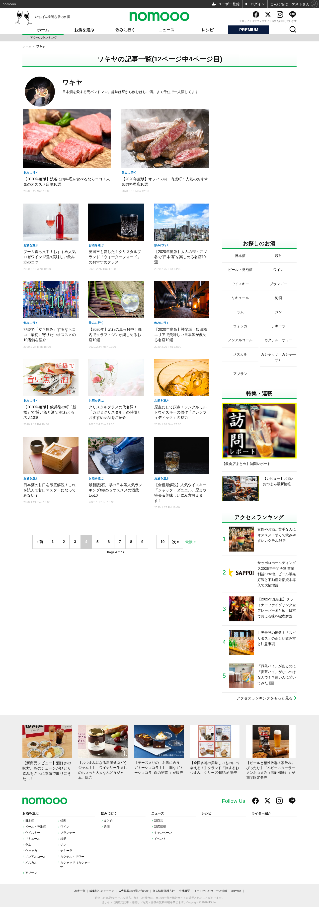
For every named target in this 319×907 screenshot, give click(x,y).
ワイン (64, 826)
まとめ (108, 820)
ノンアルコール (35, 856)
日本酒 (29, 820)
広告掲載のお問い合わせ (133, 890)
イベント (160, 838)
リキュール (32, 838)
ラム (28, 844)
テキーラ (66, 850)
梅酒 (63, 838)
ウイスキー (32, 832)
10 (162, 542)
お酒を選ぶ (84, 30)
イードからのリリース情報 (210, 890)
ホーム (43, 30)
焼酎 (63, 820)
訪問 (107, 826)
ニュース (166, 30)
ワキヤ (72, 82)
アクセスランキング (43, 37)
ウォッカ (31, 850)
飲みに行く (125, 30)
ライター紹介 (261, 813)
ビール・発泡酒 (35, 826)
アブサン (31, 873)
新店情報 (160, 826)
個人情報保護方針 (164, 890)
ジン (63, 844)
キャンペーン (163, 832)
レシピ (208, 30)
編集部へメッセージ (101, 890)
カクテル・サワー (72, 856)
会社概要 (184, 890)
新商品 (158, 820)
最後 (189, 542)
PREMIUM (248, 30)
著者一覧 (79, 890)
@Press (236, 890)
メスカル (31, 862)
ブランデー (67, 832)
